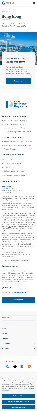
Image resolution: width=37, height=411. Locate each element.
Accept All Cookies (18, 407)
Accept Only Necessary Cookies (18, 401)
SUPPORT (4, 333)
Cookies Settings (18, 396)
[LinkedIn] (22, 366)
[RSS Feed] (29, 366)
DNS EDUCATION (7, 323)
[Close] (34, 376)
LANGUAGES (5, 348)
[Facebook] (7, 366)
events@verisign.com (19, 292)
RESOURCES (5, 318)
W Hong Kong (6, 186)
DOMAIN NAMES (6, 343)
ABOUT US (5, 338)
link (9, 226)
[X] (15, 366)
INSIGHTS (4, 328)
